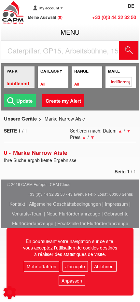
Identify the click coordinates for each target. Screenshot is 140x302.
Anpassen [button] (72, 280)
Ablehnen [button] (104, 266)
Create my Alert (63, 100)
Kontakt (17, 204)
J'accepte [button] (75, 266)
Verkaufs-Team (27, 213)
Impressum (116, 204)
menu (70, 32)
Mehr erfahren (41, 266)
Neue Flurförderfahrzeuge (73, 213)
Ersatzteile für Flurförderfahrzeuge (92, 223)
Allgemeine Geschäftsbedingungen (65, 204)
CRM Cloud (60, 184)
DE (131, 6)
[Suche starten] (129, 50)
